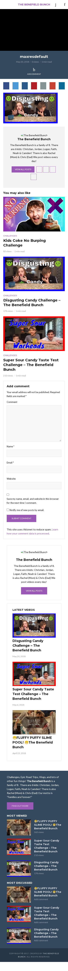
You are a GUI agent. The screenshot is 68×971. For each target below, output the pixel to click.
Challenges (10, 235)
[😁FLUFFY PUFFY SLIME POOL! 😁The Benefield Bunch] (34, 722)
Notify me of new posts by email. (27, 510)
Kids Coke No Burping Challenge (24, 242)
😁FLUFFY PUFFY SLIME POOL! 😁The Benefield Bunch (33, 742)
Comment (12, 402)
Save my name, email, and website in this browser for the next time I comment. (33, 500)
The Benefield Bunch (34, 4)
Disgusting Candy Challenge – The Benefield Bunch (31, 302)
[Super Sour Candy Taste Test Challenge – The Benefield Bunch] (34, 674)
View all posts (23, 169)
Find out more (20, 805)
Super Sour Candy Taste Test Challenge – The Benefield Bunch (31, 365)
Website (11, 478)
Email (10, 462)
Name (10, 446)
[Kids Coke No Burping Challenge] (34, 214)
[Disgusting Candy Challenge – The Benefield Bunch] (34, 625)
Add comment (34, 74)
